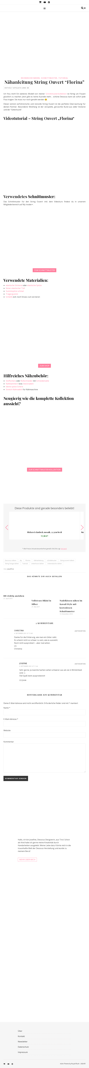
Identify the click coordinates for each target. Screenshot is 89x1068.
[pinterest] (49, 2)
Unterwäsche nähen (54, 563)
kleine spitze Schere (14, 386)
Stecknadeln (28, 383)
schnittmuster (52, 560)
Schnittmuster (49, 78)
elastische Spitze (34, 285)
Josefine (10, 569)
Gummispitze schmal (15, 291)
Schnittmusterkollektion (56, 93)
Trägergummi (12, 294)
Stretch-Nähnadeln (14, 389)
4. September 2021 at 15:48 (23, 633)
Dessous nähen (10, 560)
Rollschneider (26, 381)
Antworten (80, 631)
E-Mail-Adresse (10, 719)
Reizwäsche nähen (30, 78)
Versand (64, 549)
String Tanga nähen (12, 563)
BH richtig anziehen (13, 596)
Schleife (9, 297)
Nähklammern (12, 383)
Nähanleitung (38, 560)
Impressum (23, 1052)
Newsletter (22, 1041)
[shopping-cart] (40, 2)
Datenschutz (23, 1047)
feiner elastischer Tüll (15, 288)
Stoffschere (11, 381)
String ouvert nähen (67, 560)
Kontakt (21, 1036)
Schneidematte (42, 381)
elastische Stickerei (14, 285)
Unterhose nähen (37, 563)
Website (7, 730)
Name (6, 708)
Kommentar (8, 741)
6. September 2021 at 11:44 (28, 666)
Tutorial (63, 78)
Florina (27, 560)
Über (20, 1031)
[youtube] (45, 2)
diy (21, 560)
